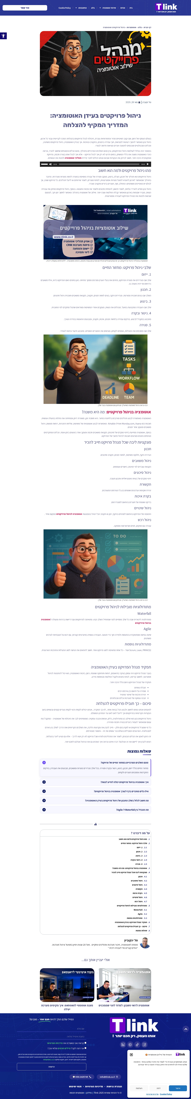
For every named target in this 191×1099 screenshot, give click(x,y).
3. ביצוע (139, 855)
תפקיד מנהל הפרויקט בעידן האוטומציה (131, 922)
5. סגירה (139, 864)
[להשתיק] (50, 164)
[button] (131, 1054)
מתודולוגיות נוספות (135, 918)
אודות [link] (122, 7)
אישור (178, 1088)
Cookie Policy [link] (166, 1094)
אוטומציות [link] (131, 27)
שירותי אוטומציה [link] (109, 7)
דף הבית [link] (147, 27)
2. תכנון (139, 851)
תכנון (140, 876)
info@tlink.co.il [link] (48, 1060)
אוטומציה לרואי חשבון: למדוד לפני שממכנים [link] (124, 1005)
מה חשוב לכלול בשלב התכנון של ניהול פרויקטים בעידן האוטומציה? (117, 800)
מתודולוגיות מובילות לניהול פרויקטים (132, 905)
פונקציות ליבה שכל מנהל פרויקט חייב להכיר (129, 872)
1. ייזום (140, 847)
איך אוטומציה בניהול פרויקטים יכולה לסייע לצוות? (125, 782)
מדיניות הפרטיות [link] (55, 1043)
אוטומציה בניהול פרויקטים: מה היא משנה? (129, 868)
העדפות (139, 1088)
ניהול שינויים (138, 897)
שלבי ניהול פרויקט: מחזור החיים (134, 843)
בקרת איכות (138, 893)
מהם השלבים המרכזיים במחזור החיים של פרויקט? (124, 762)
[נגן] (147, 164)
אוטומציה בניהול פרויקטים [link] (129, 412)
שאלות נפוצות (141, 930)
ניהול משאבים (137, 880)
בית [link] (131, 7)
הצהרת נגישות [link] (114, 1086)
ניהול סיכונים (137, 884)
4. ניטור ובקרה (137, 860)
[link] (3, 35)
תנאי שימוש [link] (75, 1086)
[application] (95, 164)
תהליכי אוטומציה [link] (73, 157)
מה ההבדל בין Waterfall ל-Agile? (132, 809)
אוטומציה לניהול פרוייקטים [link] (69, 513)
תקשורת (139, 889)
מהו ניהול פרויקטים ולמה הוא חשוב (133, 839)
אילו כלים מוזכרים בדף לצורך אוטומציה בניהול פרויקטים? (121, 791)
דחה (158, 1088)
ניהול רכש (139, 901)
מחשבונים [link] (82, 7)
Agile (140, 914)
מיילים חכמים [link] (64, 1048)
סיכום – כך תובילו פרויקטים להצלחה (132, 926)
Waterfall (138, 909)
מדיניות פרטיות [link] (152, 1094)
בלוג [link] (93, 7)
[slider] (44, 164)
